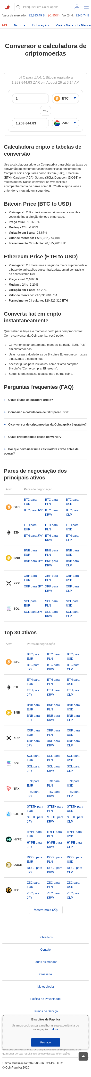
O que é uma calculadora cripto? (30, 400)
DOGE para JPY (34, 870)
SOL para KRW (51, 614)
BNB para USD (72, 553)
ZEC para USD (73, 885)
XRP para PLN (51, 578)
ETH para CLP (72, 538)
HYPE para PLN (54, 834)
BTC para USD (72, 502)
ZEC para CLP (73, 895)
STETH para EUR (35, 809)
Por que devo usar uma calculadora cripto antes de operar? (41, 451)
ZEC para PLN (53, 885)
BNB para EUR (30, 553)
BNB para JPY (33, 561)
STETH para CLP (75, 819)
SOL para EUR (30, 603)
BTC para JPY (33, 510)
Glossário (45, 974)
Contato (45, 949)
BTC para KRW (51, 512)
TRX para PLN (53, 783)
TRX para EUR (33, 783)
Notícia (19, 25)
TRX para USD (73, 783)
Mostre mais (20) (46, 910)
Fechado (45, 1042)
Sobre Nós (46, 937)
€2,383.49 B (37, 15)
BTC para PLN (51, 502)
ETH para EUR (30, 527)
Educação (40, 25)
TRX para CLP (73, 794)
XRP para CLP (72, 589)
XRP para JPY (33, 586)
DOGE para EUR (34, 859)
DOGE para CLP (74, 870)
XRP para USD (72, 578)
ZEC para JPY (33, 895)
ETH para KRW (51, 538)
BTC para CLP (72, 512)
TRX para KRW (53, 794)
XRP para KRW (51, 589)
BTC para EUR (30, 502)
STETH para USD (75, 809)
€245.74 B (82, 15)
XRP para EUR (30, 578)
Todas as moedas (45, 962)
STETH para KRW (55, 819)
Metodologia (45, 986)
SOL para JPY (33, 612)
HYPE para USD (74, 834)
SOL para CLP (72, 614)
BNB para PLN (51, 553)
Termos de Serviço (45, 1011)
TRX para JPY (33, 794)
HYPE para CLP (74, 845)
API (4, 25)
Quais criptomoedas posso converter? (34, 437)
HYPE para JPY (34, 845)
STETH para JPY (35, 819)
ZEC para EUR (33, 885)
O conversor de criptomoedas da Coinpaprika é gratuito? (47, 424)
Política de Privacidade (45, 999)
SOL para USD (72, 603)
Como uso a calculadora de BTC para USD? (38, 412)
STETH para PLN (55, 809)
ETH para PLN (51, 527)
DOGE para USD (74, 859)
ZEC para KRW (53, 895)
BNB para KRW (51, 563)
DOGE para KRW (54, 870)
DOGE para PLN (54, 859)
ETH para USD (72, 527)
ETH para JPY (33, 535)
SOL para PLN (51, 603)
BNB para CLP (72, 563)
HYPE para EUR (34, 834)
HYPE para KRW (54, 845)
